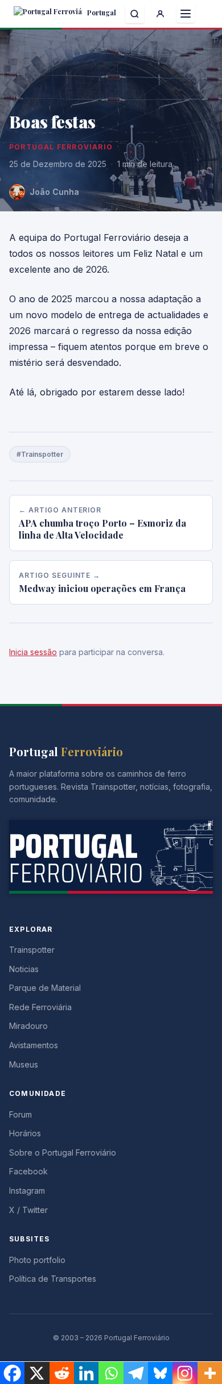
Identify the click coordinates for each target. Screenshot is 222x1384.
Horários (25, 1133)
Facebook (28, 1171)
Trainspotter (32, 949)
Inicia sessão (33, 652)
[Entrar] (160, 14)
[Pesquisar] (134, 14)
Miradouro (28, 1026)
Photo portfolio (37, 1260)
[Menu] (185, 14)
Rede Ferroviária (40, 1007)
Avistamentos (33, 1045)
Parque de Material (45, 988)
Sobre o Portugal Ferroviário (62, 1152)
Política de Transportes (52, 1278)
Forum (20, 1114)
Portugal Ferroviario (61, 147)
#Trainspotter (40, 454)
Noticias (24, 969)
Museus (23, 1064)
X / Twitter (28, 1210)
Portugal (100, 12)
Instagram (27, 1190)
